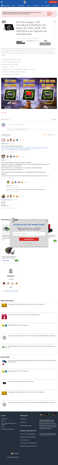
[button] (29, 224)
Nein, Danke (29, 243)
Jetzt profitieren (29, 239)
